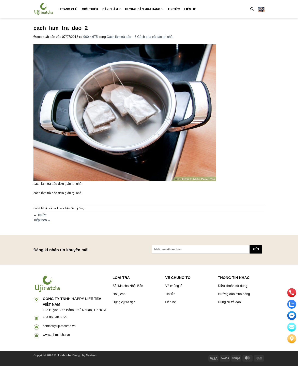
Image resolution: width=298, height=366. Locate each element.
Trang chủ (68, 9)
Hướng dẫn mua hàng (142, 9)
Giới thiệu (90, 9)
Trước (39, 215)
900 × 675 (90, 37)
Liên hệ (190, 9)
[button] (252, 9)
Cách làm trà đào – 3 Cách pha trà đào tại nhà (140, 37)
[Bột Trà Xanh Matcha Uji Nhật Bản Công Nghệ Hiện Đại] (43, 9)
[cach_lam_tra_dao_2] (124, 112)
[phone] (291, 292)
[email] (291, 315)
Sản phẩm (110, 9)
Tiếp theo (42, 220)
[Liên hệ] (291, 338)
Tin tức (174, 9)
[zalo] (291, 304)
